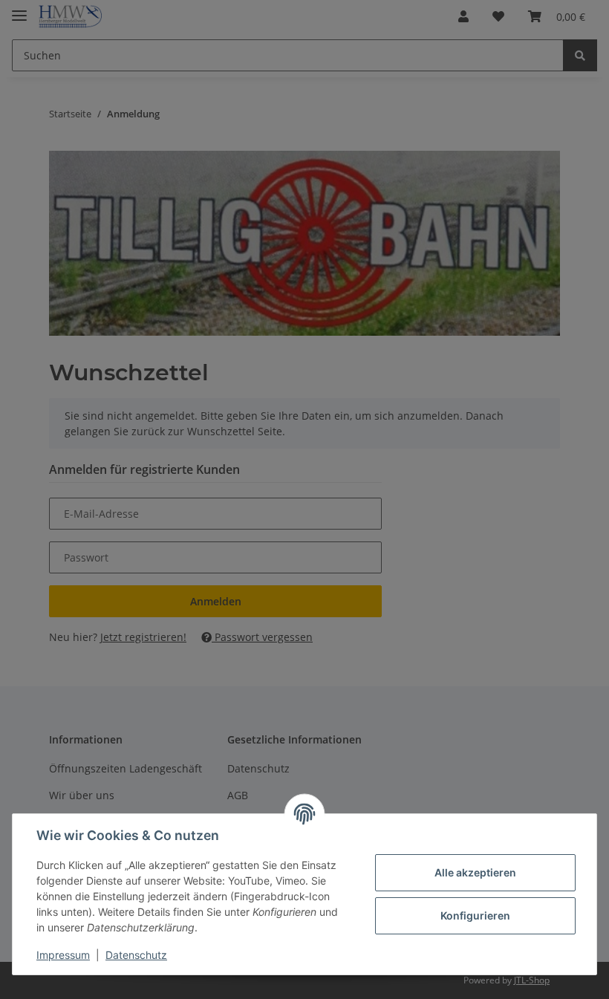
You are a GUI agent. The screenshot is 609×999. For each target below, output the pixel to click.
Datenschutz (136, 954)
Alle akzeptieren (475, 872)
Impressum (63, 954)
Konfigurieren (475, 915)
